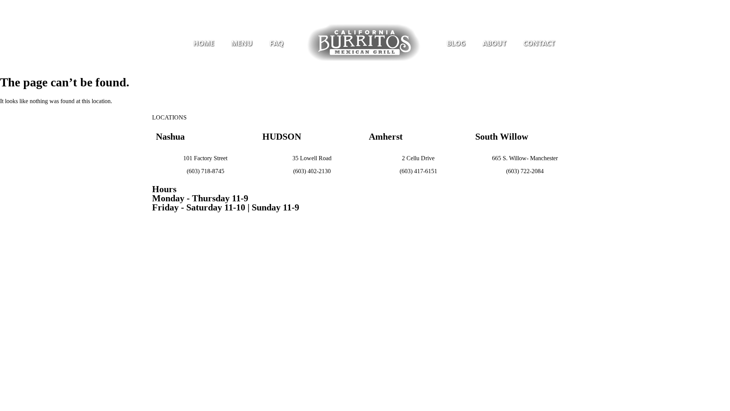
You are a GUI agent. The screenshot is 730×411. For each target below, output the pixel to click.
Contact (539, 43)
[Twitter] (378, 5)
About (494, 43)
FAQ (276, 43)
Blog (456, 43)
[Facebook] (351, 5)
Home (203, 43)
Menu (241, 43)
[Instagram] (365, 5)
